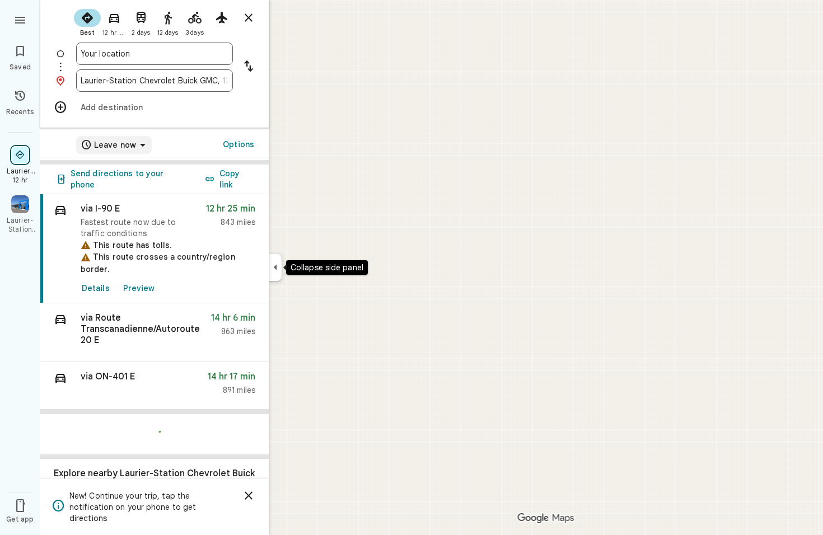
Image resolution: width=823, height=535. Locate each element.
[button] (154, 332)
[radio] (87, 21)
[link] (154, 248)
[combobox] (154, 54)
